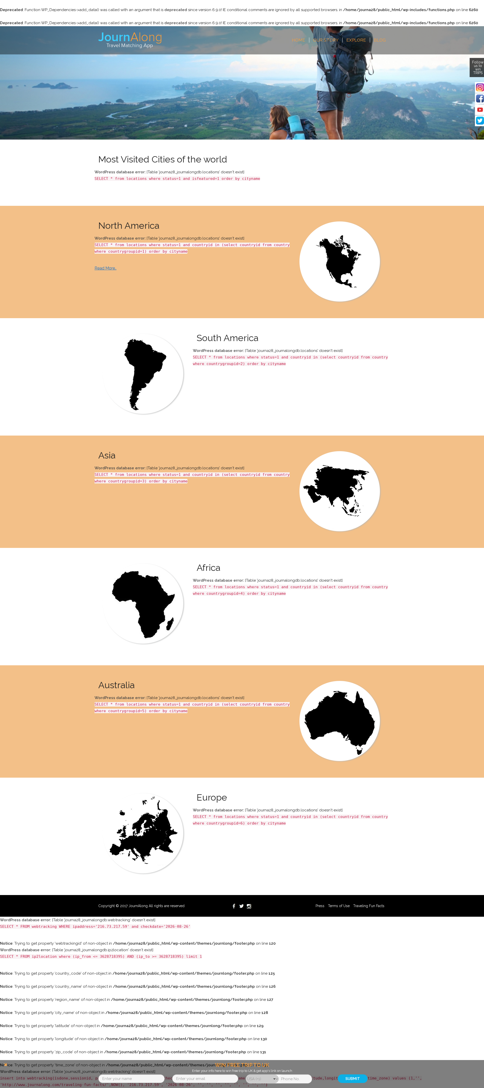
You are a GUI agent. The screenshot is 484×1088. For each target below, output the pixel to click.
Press (320, 906)
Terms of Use (339, 906)
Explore (356, 40)
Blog (380, 40)
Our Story (326, 40)
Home (298, 40)
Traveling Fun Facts (368, 906)
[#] (130, 40)
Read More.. (105, 268)
